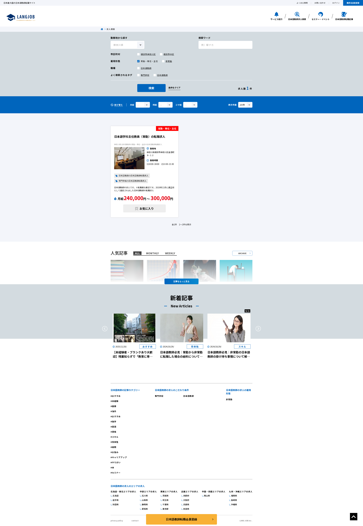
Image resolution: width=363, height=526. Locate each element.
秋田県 (116, 504)
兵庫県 (186, 504)
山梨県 (145, 500)
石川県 (145, 495)
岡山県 (207, 495)
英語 (114, 426)
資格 (114, 431)
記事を (177, 281)
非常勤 (169, 61)
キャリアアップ (119, 457)
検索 (151, 88)
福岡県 (234, 495)
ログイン (336, 3)
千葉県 (165, 504)
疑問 (114, 447)
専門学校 (145, 75)
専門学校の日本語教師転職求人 (132, 181)
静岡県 (145, 504)
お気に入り (147, 208)
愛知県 (145, 508)
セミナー (116, 472)
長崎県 (234, 500)
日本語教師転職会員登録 (181, 519)
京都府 (186, 495)
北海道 (116, 495)
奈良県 (186, 508)
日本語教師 (146, 68)
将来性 (115, 442)
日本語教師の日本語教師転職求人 (133, 176)
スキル (115, 436)
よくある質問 (302, 3)
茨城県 (165, 495)
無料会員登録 (353, 2)
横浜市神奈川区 (148, 54)
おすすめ (116, 396)
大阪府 (186, 500)
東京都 (165, 508)
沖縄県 (234, 504)
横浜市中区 (168, 54)
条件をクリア (174, 87)
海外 (114, 411)
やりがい (116, 462)
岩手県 (116, 500)
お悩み (115, 452)
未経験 (115, 401)
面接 (114, 406)
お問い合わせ (320, 3)
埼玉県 (165, 500)
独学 (114, 421)
